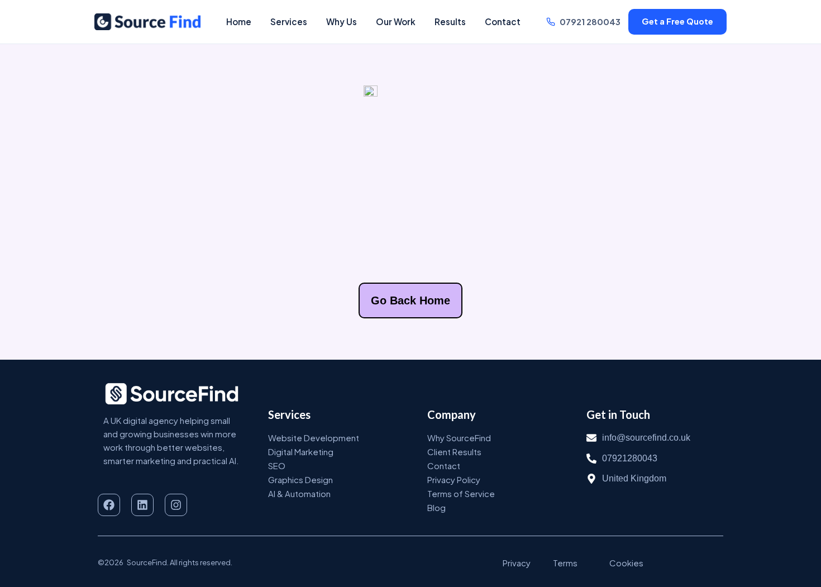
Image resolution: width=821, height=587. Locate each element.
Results (450, 21)
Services (288, 21)
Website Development (313, 437)
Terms (565, 562)
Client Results (454, 451)
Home (238, 21)
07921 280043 (590, 22)
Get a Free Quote (677, 21)
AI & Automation (299, 493)
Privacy (517, 562)
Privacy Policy (453, 479)
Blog (436, 507)
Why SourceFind (459, 437)
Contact (503, 21)
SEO (276, 465)
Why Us (341, 21)
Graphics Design (300, 479)
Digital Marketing (300, 451)
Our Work (396, 21)
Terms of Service (461, 493)
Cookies (626, 562)
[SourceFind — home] (147, 21)
